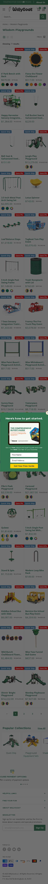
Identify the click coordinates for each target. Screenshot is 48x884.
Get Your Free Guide (24, 466)
